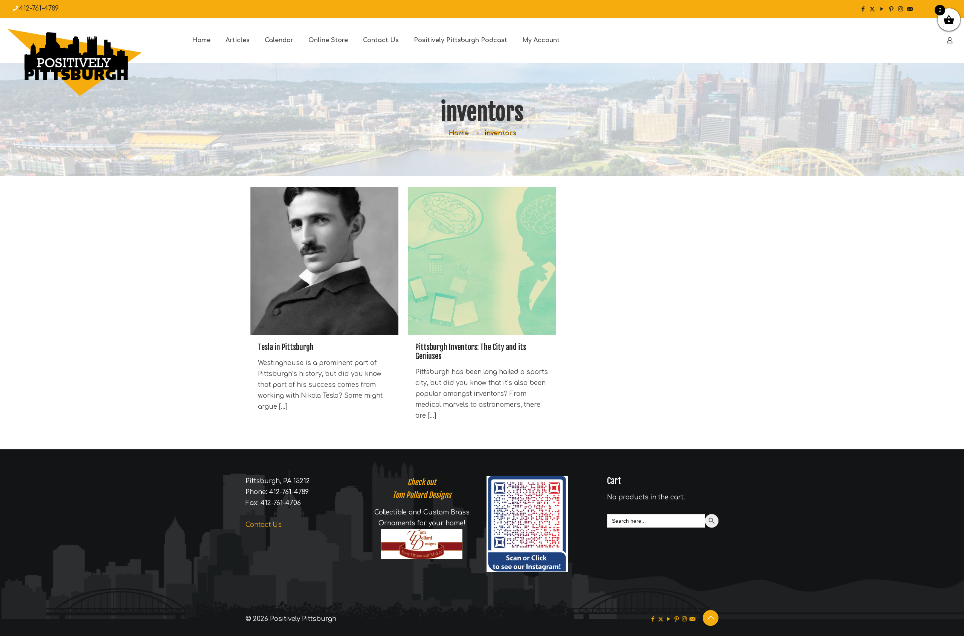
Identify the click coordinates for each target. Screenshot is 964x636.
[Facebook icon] (863, 9)
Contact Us (264, 524)
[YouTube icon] (882, 9)
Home (458, 132)
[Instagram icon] (900, 9)
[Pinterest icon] (891, 9)
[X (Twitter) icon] (872, 9)
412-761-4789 (39, 8)
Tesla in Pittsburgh (286, 347)
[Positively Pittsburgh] (90, 62)
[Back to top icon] (710, 618)
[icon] (910, 9)
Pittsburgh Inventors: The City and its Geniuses (470, 351)
